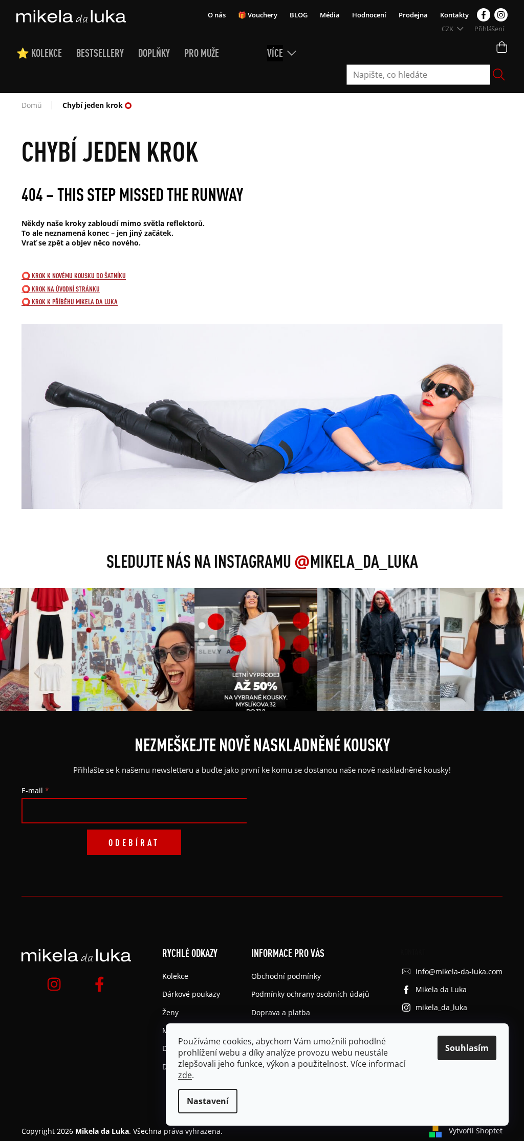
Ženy (170, 1012)
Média (330, 14)
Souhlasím (467, 1048)
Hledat (499, 74)
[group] (125, 649)
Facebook (483, 14)
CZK (448, 28)
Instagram (501, 14)
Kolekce (175, 976)
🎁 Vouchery (257, 14)
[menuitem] (46, 53)
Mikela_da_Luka (356, 561)
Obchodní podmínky (286, 976)
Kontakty (454, 14)
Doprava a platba (280, 1012)
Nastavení (208, 1101)
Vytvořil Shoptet (476, 1130)
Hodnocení (369, 14)
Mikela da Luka (441, 989)
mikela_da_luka (441, 1007)
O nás (217, 14)
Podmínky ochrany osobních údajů (310, 994)
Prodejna (413, 14)
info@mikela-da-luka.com (459, 971)
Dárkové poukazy (191, 994)
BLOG (299, 14)
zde (185, 1075)
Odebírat (134, 842)
